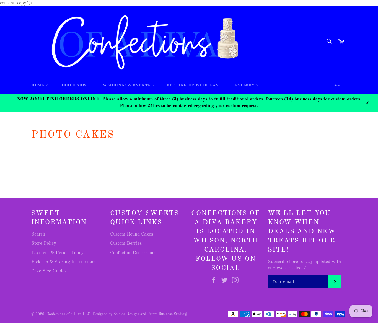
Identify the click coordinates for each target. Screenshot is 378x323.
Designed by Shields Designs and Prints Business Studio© (139, 314)
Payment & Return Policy (57, 252)
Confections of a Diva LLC (68, 314)
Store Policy (43, 243)
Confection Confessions (133, 252)
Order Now (74, 85)
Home (38, 85)
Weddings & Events (127, 85)
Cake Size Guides (48, 271)
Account (340, 85)
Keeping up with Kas (193, 85)
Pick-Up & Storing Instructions (63, 262)
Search (38, 234)
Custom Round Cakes (131, 234)
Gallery (245, 85)
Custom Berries (126, 243)
